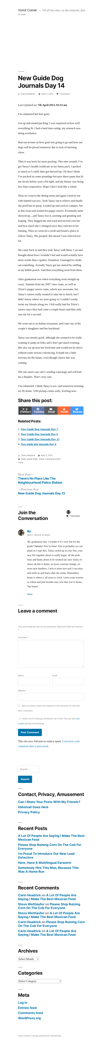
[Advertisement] (52, 44)
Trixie (20, 462)
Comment (23, 637)
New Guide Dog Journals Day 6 (39, 434)
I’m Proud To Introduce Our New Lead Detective (46, 855)
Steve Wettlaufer (31, 904)
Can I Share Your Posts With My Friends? (49, 802)
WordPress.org (29, 1018)
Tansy (41, 459)
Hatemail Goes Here (33, 807)
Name (21, 675)
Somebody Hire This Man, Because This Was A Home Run (48, 869)
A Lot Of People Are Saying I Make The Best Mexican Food (51, 837)
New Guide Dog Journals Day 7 (39, 429)
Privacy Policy (29, 812)
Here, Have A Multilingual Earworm (44, 863)
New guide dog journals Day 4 (38, 444)
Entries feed (27, 1008)
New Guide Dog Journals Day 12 (40, 439)
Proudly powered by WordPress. (46, 1036)
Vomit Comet (27, 10)
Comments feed (30, 1013)
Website (22, 690)
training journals (52, 459)
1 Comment (64, 94)
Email (54, 675)
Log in (22, 1002)
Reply (29, 594)
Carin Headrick (28, 94)
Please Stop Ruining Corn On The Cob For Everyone (49, 846)
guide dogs (32, 459)
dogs (23, 459)
